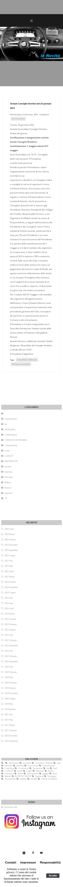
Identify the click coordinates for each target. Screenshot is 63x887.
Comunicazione (11, 445)
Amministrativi (18, 119)
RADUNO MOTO (23, 776)
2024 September (11, 587)
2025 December (11, 545)
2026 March (10, 534)
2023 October (10, 619)
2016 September (11, 741)
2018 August (10, 698)
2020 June (9, 667)
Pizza (55, 773)
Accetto (53, 875)
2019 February (11, 682)
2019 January (10, 688)
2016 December (11, 735)
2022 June (9, 635)
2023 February (11, 624)
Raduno (8, 482)
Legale (29, 771)
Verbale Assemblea (21, 364)
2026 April (9, 529)
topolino (23, 779)
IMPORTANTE (11, 461)
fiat (48, 768)
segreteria (8, 493)
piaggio (46, 773)
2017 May (9, 720)
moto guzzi (9, 773)
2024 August (10, 592)
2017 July (9, 714)
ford (55, 768)
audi (58, 763)
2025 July (9, 561)
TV (6, 498)
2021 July (9, 651)
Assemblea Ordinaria (27, 360)
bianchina (8, 765)
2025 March (10, 576)
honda (19, 771)
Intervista (8, 472)
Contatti (10, 862)
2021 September (11, 645)
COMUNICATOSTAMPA (16, 440)
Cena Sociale (33, 765)
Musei (20, 773)
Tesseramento (10, 779)
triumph (34, 779)
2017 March (10, 725)
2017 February (11, 730)
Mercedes (40, 771)
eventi (7, 450)
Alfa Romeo (14, 763)
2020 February (11, 672)
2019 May (9, 677)
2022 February (11, 640)
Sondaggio (51, 776)
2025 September (11, 550)
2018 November (11, 693)
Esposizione (38, 768)
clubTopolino (10, 429)
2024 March (10, 614)
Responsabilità (50, 862)
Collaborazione (11, 435)
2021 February (11, 656)
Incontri (8, 466)
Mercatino (9, 477)
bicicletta (20, 765)
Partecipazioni (32, 773)
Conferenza (9, 768)
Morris (51, 771)
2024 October (10, 582)
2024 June (9, 603)
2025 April (9, 571)
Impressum (28, 862)
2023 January (10, 629)
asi (6, 424)
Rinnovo (8, 488)
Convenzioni (23, 768)
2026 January (10, 539)
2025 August (10, 555)
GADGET (9, 456)
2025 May (9, 566)
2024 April (9, 608)
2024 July (9, 598)
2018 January (10, 709)
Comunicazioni (48, 765)
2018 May (9, 704)
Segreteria (39, 776)
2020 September (11, 661)
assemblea (27, 763)
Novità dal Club (10, 807)
